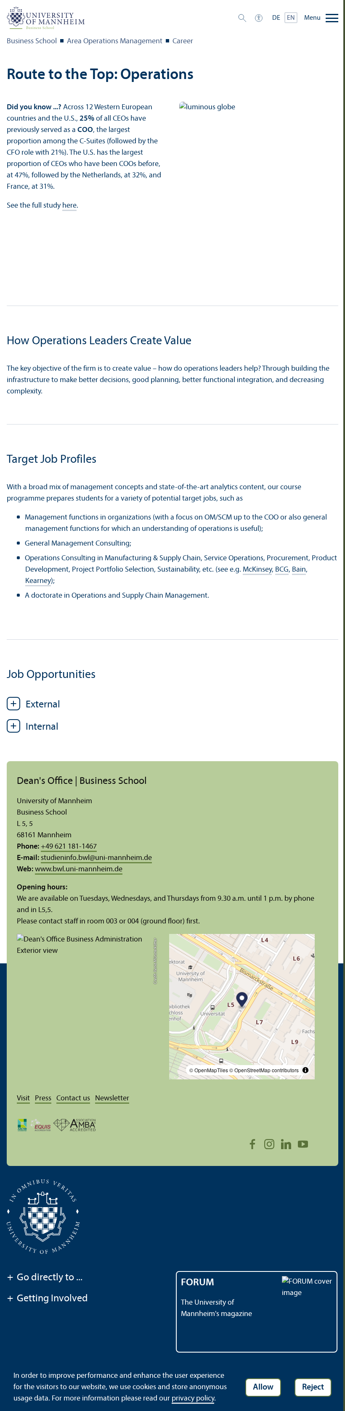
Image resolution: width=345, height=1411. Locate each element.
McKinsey (257, 570)
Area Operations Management (114, 41)
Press (43, 1098)
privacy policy (193, 1399)
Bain (299, 570)
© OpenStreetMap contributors (264, 1069)
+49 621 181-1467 (69, 847)
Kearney (38, 581)
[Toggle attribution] (305, 1070)
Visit (23, 1098)
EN (291, 18)
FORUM (197, 1283)
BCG (282, 570)
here (69, 206)
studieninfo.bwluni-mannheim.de (96, 858)
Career (182, 41)
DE (276, 18)
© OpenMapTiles (208, 1069)
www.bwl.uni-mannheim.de (78, 869)
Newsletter (112, 1098)
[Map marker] (242, 1000)
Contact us (73, 1098)
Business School (32, 41)
